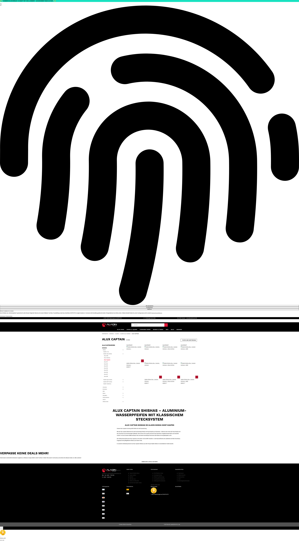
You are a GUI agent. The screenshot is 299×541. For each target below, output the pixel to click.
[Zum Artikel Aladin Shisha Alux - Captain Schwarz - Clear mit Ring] (178, 376)
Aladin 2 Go (106, 351)
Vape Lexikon (133, 475)
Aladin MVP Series (107, 381)
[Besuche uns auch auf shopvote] (154, 490)
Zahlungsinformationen (159, 480)
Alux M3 (106, 366)
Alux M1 (106, 362)
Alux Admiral (107, 357)
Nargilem (105, 395)
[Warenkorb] (196, 324)
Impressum (2, 316)
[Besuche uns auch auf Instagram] (186, 495)
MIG (104, 391)
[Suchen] (166, 325)
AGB (179, 479)
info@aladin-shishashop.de (114, 473)
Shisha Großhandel (134, 480)
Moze (104, 393)
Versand (182, 524)
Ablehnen (149, 309)
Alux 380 (106, 355)
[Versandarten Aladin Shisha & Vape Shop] (137, 492)
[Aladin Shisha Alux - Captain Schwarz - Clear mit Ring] (171, 362)
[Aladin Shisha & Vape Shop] (109, 325)
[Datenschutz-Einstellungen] (0, 4)
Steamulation (106, 397)
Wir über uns (133, 479)
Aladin (104, 349)
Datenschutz (9, 316)
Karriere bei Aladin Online (136, 482)
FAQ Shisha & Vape (158, 473)
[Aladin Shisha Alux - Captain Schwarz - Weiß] (189, 362)
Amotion (105, 387)
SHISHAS (104, 347)
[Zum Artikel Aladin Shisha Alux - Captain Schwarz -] (142, 360)
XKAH (104, 399)
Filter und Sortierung (189, 340)
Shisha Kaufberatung (159, 477)
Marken (179, 329)
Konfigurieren (149, 307)
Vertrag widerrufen (155, 484)
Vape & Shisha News (134, 473)
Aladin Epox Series (107, 379)
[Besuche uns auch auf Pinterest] (186, 489)
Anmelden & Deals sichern (150, 461)
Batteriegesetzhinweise (183, 480)
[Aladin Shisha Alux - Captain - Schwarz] (153, 362)
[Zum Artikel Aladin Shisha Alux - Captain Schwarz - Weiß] (196, 376)
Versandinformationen (159, 479)
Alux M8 (106, 376)
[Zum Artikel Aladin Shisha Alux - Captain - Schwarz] (160, 376)
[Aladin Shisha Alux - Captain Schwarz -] (134, 354)
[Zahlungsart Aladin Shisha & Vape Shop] (113, 504)
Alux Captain (107, 359)
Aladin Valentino (107, 383)
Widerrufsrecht (181, 475)
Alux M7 (106, 374)
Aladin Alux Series (107, 353)
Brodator (105, 389)
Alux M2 (106, 364)
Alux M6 (106, 372)
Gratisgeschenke (158, 475)
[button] (134, 365)
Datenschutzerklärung (156, 313)
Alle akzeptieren (149, 305)
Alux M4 (106, 368)
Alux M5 (106, 370)
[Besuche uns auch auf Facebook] (186, 492)
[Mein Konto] (193, 324)
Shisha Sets (105, 401)
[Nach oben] (1, 528)
